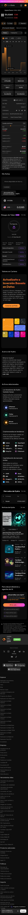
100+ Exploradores (5, 823)
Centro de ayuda (4, 885)
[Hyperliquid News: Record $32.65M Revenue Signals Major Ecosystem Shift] (14, 519)
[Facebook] (16, 657)
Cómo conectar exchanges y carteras (7, 888)
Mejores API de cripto (11, 612)
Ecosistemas (3, 741)
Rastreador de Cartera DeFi (7, 698)
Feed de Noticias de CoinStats (5, 770)
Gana (1, 684)
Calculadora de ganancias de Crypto (7, 781)
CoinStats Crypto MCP (6, 829)
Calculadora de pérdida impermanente (6, 788)
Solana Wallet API (4, 837)
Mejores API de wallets (11, 616)
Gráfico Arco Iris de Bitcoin (7, 794)
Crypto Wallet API (4, 834)
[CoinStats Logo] (9, 5)
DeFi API (2, 842)
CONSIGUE (17, 639)
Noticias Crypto (4, 689)
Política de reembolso (6, 878)
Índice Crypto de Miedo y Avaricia (7, 801)
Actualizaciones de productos (5, 749)
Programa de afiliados (6, 696)
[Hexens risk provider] (14, 237)
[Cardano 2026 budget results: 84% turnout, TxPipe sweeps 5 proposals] (9, 562)
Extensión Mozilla (4, 858)
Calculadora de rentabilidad (7, 785)
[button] (22, 100)
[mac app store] (14, 669)
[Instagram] (8, 652)
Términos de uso (4, 871)
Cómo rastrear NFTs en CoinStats (6, 907)
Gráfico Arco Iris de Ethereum (5, 797)
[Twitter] (19, 110)
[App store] (8, 665)
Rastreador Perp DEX (5, 739)
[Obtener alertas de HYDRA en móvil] (15, 23)
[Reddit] (22, 110)
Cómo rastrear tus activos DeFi (6, 892)
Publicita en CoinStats (5, 760)
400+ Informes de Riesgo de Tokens (7, 826)
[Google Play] (19, 665)
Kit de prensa (3, 755)
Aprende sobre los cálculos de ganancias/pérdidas (7, 896)
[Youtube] (12, 657)
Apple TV (2, 860)
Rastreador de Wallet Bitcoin (5, 733)
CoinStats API (3, 762)
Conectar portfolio (11, 306)
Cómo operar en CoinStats (7, 900)
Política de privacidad (6, 873)
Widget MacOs (4, 855)
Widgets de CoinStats (6, 804)
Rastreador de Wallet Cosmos (5, 718)
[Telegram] (16, 110)
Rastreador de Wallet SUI (6, 736)
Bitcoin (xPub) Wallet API (6, 844)
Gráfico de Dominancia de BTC (7, 811)
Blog (1, 687)
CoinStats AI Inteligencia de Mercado (7, 692)
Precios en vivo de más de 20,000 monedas (7, 819)
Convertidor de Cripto (6, 791)
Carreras (2, 757)
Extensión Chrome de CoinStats (5, 852)
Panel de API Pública (5, 767)
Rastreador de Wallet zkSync (5, 705)
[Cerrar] (26, 1)
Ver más (23, 215)
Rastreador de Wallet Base (7, 725)
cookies (8, 910)
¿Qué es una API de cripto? (12, 609)
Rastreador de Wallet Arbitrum (5, 710)
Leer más (14, 234)
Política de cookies (5, 876)
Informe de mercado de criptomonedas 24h (6, 807)
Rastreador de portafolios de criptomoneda (7, 681)
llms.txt (2, 832)
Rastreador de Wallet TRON (7, 730)
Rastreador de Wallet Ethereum (5, 722)
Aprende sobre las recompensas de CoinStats (7, 903)
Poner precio (3, 752)
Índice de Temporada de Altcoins (6, 815)
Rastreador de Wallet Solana (5, 714)
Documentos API (4, 765)
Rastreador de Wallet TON (7, 727)
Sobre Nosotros (4, 774)
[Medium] (25, 110)
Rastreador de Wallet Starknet (5, 701)
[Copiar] (22, 100)
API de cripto (13, 605)
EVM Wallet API (4, 839)
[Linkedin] (24, 652)
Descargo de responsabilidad (4, 868)
